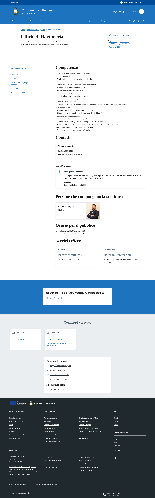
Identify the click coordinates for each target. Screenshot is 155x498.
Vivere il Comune (57, 21)
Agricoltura (91, 21)
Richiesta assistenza (50, 467)
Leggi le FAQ (48, 457)
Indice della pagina (18, 68)
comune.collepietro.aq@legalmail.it (25, 472)
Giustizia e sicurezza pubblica (88, 418)
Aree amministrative (16, 421)
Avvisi (116, 425)
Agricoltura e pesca (50, 418)
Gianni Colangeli (66, 206)
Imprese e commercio (86, 421)
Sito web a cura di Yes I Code (21, 493)
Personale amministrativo (17, 435)
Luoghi (116, 439)
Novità (32, 21)
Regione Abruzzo (16, 2)
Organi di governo (15, 418)
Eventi (116, 442)
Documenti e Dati (15, 438)
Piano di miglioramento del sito (46, 484)
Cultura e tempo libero (51, 438)
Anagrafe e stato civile (51, 425)
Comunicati (117, 421)
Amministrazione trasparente (88, 457)
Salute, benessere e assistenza (88, 428)
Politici (11, 431)
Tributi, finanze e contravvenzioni (90, 431)
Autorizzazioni (49, 431)
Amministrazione (18, 21)
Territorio (117, 445)
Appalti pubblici (49, 428)
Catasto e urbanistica (51, 435)
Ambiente (47, 421)
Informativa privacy (85, 460)
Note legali (82, 464)
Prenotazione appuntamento (53, 460)
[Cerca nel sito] (141, 11)
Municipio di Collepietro (73, 171)
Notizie (116, 418)
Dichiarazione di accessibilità (88, 467)
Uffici (11, 425)
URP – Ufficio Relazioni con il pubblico (22, 467)
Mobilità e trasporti (85, 425)
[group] (25, 340)
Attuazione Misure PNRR (17, 484)
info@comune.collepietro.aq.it (24, 469)
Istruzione (120, 21)
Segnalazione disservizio (52, 464)
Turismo (81, 435)
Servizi (43, 21)
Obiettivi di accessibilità (87, 470)
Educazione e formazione (52, 441)
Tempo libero (106, 21)
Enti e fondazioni (15, 428)
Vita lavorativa (83, 438)
